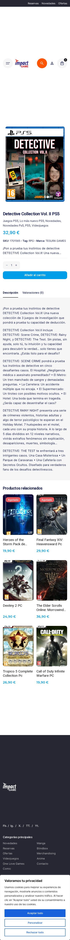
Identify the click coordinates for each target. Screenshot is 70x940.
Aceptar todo (35, 913)
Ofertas (62, 3)
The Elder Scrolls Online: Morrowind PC (50, 607)
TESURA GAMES (56, 240)
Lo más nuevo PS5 (32, 221)
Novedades (48, 3)
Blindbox (42, 848)
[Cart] (62, 63)
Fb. (5, 825)
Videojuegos (40, 225)
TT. (28, 825)
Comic (7, 868)
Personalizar (35, 922)
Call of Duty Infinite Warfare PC (50, 673)
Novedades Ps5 (13, 225)
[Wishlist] (52, 63)
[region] (35, 907)
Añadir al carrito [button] (18, 595)
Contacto (42, 863)
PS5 (27, 225)
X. (19, 825)
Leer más (18, 529)
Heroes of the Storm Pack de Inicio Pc (14, 542)
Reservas (33, 3)
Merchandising (46, 853)
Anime (41, 858)
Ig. (12, 825)
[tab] (10, 297)
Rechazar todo (35, 932)
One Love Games (13, 863)
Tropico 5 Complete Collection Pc (18, 673)
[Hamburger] (8, 63)
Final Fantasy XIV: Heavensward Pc (49, 542)
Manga (41, 843)
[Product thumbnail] (18, 514)
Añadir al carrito (35, 275)
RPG (31, 240)
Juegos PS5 (10, 221)
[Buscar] (42, 63)
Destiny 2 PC (12, 605)
